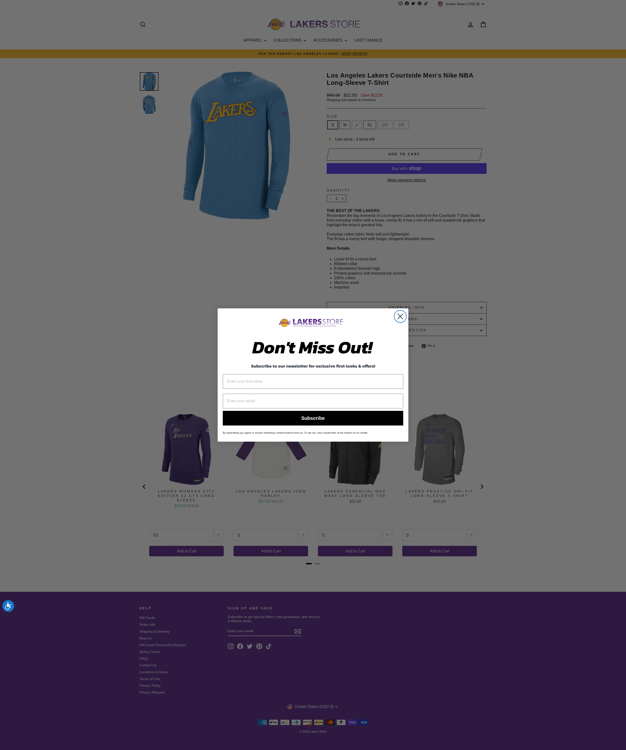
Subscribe (313, 418)
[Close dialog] (400, 316)
